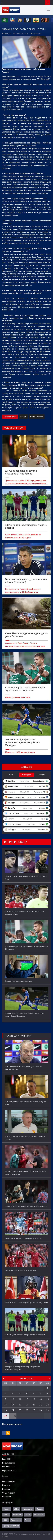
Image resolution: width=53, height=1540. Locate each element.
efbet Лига (38, 1515)
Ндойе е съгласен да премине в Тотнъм (23, 1238)
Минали (42, 775)
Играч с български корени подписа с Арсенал (26, 1206)
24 (13, 1410)
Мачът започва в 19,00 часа (17, 697)
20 (34, 1405)
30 (5, 1416)
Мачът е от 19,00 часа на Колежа (20, 752)
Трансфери (16, 1520)
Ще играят (26, 775)
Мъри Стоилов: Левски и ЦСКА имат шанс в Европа (25, 1137)
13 (34, 1399)
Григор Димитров (11, 1526)
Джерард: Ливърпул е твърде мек (20, 1270)
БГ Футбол (37, 33)
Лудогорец (28, 1509)
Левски (23, 417)
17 (13, 1405)
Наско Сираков (36, 417)
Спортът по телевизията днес (18, 981)
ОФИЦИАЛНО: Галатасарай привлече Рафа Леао (26, 1302)
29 (47, 1410)
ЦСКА (16, 1509)
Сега (11, 775)
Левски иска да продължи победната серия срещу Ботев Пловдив (25, 1014)
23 (5, 1410)
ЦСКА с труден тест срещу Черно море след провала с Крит (24, 912)
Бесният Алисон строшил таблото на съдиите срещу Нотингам (25, 1172)
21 (40, 1405)
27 (34, 1410)
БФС (5, 1520)
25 (20, 1410)
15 (47, 1399)
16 (5, 1405)
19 (27, 1405)
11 (20, 1399)
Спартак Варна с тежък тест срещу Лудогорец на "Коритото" (26, 947)
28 (40, 1410)
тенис (27, 1515)
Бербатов (17, 1515)
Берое (6, 1515)
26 (27, 1410)
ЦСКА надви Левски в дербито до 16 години (25, 1334)
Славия (40, 1509)
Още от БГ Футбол (14, 428)
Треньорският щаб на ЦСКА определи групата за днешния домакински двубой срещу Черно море (25, 483)
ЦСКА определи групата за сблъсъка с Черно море (25, 1102)
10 (13, 1399)
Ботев (27, 1520)
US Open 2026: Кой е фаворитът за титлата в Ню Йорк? (26, 877)
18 (20, 1405)
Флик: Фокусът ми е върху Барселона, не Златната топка (23, 1067)
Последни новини (18, 1035)
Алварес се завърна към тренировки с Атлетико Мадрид (22, 1368)
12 (27, 1399)
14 (40, 1399)
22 (47, 1405)
